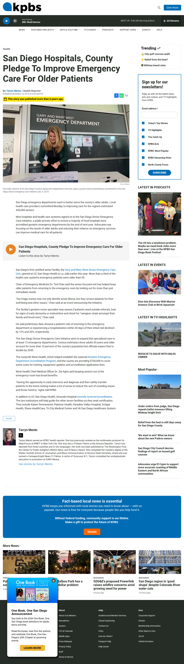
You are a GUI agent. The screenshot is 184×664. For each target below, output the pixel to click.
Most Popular (147, 369)
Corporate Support (146, 615)
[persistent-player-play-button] (6, 20)
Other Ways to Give (146, 631)
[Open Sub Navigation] (27, 30)
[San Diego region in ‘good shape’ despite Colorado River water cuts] (160, 562)
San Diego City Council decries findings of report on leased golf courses (156, 451)
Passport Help (104, 641)
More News (11, 546)
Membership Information (149, 626)
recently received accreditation (94, 396)
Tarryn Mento (13, 90)
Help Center (103, 646)
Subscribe (159, 172)
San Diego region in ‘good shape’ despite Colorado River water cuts (159, 585)
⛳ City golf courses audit (155, 54)
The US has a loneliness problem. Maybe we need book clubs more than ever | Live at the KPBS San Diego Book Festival (157, 247)
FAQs (100, 631)
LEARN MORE (32, 648)
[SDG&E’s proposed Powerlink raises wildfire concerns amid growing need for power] (114, 562)
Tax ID (141, 636)
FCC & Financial (66, 631)
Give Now (172, 7)
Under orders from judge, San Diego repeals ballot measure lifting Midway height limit (158, 409)
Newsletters (64, 621)
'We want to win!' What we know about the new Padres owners (156, 437)
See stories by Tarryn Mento (36, 464)
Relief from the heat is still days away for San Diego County (159, 424)
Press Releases (65, 641)
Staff (61, 652)
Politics (6, 578)
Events (146, 30)
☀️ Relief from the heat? (154, 59)
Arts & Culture (69, 30)
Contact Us (103, 626)
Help (159, 30)
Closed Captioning (106, 621)
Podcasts (108, 30)
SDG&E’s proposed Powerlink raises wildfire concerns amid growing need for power (114, 585)
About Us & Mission (67, 615)
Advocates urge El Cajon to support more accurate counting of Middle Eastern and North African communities (158, 469)
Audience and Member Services (112, 615)
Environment (98, 578)
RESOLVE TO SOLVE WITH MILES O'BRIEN (157, 355)
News (22, 30)
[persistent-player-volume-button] (15, 21)
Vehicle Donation (145, 641)
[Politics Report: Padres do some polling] (24, 562)
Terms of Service (66, 657)
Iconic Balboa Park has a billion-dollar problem (65, 583)
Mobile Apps (64, 636)
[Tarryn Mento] (9, 436)
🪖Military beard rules (153, 65)
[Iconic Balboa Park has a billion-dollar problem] (69, 562)
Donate (92, 531)
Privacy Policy (65, 646)
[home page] (22, 7)
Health (6, 48)
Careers (62, 626)
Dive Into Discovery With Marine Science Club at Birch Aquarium (156, 303)
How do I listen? (105, 636)
